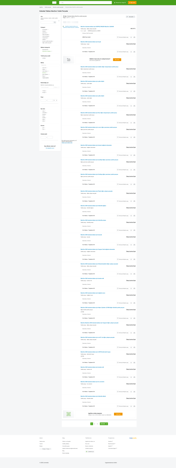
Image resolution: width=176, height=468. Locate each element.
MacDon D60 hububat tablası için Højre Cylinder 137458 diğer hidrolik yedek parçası (102, 307)
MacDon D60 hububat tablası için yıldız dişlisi (92, 81)
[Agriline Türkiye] (45, 2)
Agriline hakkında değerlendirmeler (70, 448)
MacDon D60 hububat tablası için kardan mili (92, 278)
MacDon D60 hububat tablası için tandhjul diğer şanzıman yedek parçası (99, 159)
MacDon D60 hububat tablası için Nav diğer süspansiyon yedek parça (99, 112)
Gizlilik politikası (65, 443)
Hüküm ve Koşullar (66, 441)
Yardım (41, 443)
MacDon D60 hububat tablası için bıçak (91, 41)
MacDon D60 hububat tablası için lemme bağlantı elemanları (96, 145)
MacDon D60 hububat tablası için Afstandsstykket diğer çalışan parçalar (99, 263)
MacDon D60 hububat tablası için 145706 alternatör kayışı (95, 352)
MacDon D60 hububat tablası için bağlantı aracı (93, 293)
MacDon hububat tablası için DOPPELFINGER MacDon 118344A (97, 26)
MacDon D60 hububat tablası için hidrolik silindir (93, 396)
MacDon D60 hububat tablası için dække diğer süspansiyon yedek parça (99, 66)
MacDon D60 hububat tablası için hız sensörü (92, 381)
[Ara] (60, 2)
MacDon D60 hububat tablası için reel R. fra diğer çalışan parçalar (98, 337)
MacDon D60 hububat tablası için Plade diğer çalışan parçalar (97, 191)
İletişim (41, 446)
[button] (131, 37)
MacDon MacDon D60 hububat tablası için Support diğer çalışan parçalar (99, 322)
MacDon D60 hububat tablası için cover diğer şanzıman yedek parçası (99, 127)
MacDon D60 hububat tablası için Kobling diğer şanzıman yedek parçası (99, 174)
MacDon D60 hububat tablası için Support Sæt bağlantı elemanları (98, 249)
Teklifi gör (118, 414)
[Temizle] (58, 20)
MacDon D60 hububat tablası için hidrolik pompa (93, 220)
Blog (63, 450)
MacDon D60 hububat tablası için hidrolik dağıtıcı (93, 205)
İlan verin (117, 59)
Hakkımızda (42, 441)
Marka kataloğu (65, 453)
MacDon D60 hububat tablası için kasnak (91, 234)
